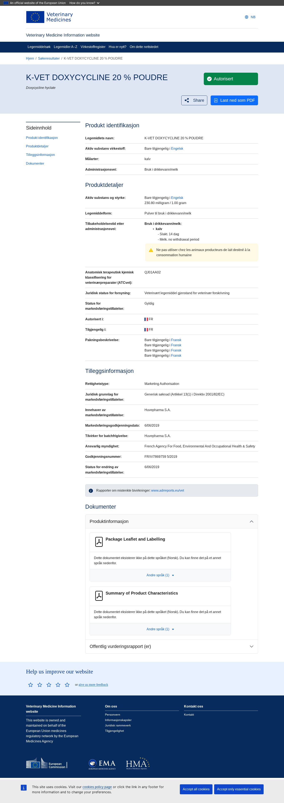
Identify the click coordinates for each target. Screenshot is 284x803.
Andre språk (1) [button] (158, 575)
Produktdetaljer (37, 146)
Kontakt (189, 714)
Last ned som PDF (237, 100)
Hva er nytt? (117, 47)
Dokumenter (35, 163)
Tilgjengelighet (114, 730)
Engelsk (177, 148)
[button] (194, 100)
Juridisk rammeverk (118, 725)
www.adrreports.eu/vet (167, 490)
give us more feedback (93, 684)
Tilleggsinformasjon (40, 155)
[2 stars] (35, 684)
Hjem (30, 58)
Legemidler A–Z (65, 47)
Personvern (112, 714)
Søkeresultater (49, 58)
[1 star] (30, 684)
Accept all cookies (196, 789)
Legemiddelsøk (39, 47)
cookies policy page (97, 787)
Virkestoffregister (93, 47)
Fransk (176, 340)
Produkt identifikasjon (42, 138)
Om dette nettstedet (144, 47)
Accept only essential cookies (239, 789)
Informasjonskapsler (118, 720)
